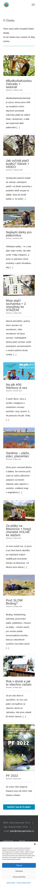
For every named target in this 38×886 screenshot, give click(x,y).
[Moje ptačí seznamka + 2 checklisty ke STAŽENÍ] (19, 285)
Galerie (23, 65)
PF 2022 (15, 747)
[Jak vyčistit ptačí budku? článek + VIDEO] (19, 145)
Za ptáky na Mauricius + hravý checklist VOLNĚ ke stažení (15, 510)
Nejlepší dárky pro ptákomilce (15, 217)
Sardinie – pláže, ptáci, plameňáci (15, 438)
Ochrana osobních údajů (23, 882)
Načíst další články (19, 807)
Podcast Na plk (8, 840)
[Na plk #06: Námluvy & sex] (19, 371)
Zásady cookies (10, 882)
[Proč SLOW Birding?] (19, 585)
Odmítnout (19, 871)
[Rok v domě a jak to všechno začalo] (19, 666)
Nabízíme (22, 840)
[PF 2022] (19, 747)
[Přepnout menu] (33, 5)
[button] (35, 844)
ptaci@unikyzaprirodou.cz (22, 831)
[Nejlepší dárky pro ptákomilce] (19, 217)
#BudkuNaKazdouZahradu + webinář (15, 65)
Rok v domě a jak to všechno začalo (15, 666)
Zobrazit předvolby (19, 877)
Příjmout (19, 865)
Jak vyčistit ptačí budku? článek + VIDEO (15, 145)
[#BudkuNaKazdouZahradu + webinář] (19, 65)
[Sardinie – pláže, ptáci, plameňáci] (19, 437)
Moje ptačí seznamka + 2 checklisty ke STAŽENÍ (15, 285)
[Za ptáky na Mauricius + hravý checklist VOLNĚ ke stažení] (19, 510)
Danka (10, 90)
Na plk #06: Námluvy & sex (15, 371)
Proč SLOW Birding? (15, 585)
